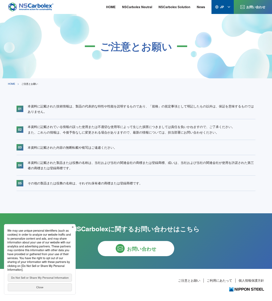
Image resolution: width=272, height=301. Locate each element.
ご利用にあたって (219, 280)
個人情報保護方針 (251, 280)
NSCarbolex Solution (174, 7)
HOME (111, 7)
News (201, 7)
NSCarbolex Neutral (137, 7)
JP (222, 7)
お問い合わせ (255, 7)
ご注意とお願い (189, 280)
